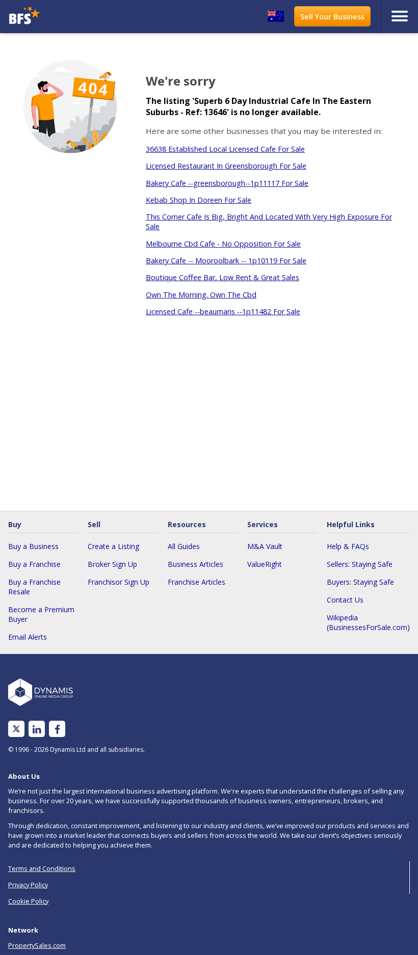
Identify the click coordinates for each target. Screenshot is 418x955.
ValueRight (264, 564)
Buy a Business (33, 546)
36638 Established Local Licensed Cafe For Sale (225, 149)
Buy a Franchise (34, 564)
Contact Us (345, 600)
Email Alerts (27, 637)
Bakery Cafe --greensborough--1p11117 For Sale (227, 183)
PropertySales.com (37, 945)
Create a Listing (113, 546)
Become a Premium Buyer (41, 614)
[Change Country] (276, 16)
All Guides (184, 546)
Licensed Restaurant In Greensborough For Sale (226, 166)
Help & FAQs (348, 546)
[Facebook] (57, 729)
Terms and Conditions (41, 868)
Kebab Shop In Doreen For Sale (198, 200)
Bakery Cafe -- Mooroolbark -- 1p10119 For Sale (226, 260)
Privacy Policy (28, 884)
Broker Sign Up (112, 564)
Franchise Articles (196, 582)
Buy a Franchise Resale (34, 586)
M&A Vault (264, 546)
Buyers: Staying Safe (360, 582)
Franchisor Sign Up (118, 582)
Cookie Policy (28, 901)
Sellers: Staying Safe (360, 564)
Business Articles (195, 564)
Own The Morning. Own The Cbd (201, 294)
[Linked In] (37, 729)
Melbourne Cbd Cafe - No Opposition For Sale (223, 244)
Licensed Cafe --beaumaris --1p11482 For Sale (223, 311)
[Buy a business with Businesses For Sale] (56, 16)
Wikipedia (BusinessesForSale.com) (368, 622)
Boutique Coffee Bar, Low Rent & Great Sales (222, 277)
